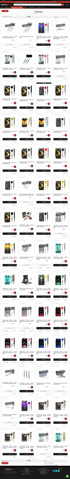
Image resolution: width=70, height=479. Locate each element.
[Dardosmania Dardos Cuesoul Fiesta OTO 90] (26, 122)
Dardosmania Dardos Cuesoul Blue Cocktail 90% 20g (44, 384)
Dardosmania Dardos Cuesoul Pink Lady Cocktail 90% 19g (10, 415)
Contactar (38, 7)
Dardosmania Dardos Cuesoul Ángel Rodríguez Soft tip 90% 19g (27, 384)
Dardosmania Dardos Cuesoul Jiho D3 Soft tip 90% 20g (60, 132)
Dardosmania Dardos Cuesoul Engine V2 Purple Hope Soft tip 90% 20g (44, 321)
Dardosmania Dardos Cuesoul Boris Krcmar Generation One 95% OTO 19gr (60, 415)
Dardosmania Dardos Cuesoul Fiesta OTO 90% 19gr (44, 132)
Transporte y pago (43, 473)
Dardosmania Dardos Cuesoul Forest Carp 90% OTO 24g (60, 447)
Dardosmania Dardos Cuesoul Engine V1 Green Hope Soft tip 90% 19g (60, 289)
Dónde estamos (32, 7)
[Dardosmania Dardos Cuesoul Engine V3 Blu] (43, 342)
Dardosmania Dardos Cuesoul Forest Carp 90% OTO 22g (44, 447)
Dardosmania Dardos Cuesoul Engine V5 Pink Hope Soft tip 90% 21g (27, 352)
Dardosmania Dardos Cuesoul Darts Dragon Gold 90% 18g (27, 225)
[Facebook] (68, 7)
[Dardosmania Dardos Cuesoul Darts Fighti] (26, 59)
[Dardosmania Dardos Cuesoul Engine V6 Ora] (43, 248)
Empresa (25, 7)
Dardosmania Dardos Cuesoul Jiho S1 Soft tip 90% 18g (10, 163)
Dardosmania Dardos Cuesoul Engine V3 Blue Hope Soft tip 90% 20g (60, 352)
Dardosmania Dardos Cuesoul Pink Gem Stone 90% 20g (27, 258)
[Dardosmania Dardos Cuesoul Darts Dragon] (9, 27)
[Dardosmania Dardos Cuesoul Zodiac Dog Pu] (60, 216)
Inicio (2, 7)
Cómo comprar (54, 0)
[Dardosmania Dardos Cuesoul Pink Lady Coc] (9, 405)
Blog (43, 7)
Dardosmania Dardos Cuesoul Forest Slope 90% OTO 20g (10, 69)
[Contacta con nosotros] (67, 477)
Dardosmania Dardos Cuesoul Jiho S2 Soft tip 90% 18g (10, 99)
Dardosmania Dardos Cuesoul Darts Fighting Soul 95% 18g (27, 69)
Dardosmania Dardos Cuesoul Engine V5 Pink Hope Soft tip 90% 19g (10, 352)
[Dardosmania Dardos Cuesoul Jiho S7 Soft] (43, 153)
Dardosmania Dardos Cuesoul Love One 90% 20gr (27, 289)
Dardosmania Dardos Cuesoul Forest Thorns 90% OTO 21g (60, 69)
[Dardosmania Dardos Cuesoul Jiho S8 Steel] (60, 153)
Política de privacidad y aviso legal (43, 470)
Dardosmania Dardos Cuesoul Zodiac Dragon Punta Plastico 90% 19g (10, 258)
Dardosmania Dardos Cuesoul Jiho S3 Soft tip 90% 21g (60, 195)
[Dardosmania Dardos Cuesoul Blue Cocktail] (43, 374)
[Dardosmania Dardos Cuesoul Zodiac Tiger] (43, 279)
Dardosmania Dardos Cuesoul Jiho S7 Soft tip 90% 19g (44, 162)
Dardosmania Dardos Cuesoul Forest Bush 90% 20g (44, 69)
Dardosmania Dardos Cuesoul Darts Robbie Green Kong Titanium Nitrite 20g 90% (60, 37)
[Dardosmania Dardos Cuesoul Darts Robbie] (60, 27)
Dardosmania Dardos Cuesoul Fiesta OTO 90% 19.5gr (27, 132)
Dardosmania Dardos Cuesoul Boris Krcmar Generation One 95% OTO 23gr (27, 447)
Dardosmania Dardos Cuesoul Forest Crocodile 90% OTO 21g (10, 289)
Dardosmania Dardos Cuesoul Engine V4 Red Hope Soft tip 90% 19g (60, 321)
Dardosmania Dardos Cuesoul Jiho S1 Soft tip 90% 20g (27, 162)
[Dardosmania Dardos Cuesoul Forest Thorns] (60, 59)
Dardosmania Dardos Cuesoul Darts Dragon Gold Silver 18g (10, 37)
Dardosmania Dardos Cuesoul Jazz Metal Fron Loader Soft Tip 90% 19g (27, 195)
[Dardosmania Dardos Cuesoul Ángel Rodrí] (26, 374)
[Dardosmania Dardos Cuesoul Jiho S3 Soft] (43, 185)
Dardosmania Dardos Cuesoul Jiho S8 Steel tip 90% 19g (60, 162)
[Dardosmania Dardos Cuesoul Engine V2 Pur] (26, 311)
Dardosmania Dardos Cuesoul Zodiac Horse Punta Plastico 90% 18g (44, 37)
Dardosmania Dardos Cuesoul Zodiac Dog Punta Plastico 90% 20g (60, 226)
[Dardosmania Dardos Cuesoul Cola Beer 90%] (60, 374)
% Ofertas (20, 7)
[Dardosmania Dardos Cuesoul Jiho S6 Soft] (60, 90)
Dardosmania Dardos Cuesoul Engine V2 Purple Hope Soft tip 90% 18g (27, 321)
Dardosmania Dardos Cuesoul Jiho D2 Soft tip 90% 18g (44, 100)
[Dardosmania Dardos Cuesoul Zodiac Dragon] (9, 248)
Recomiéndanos (67, 0)
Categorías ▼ (7, 7)
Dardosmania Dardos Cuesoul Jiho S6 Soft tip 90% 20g (10, 132)
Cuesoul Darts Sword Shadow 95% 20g (27, 37)
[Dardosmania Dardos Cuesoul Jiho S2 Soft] (9, 90)
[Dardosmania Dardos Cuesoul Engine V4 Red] (60, 311)
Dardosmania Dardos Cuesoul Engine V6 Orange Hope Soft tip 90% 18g (44, 258)
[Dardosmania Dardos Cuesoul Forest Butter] (60, 248)
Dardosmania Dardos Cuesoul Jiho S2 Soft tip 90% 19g (27, 100)
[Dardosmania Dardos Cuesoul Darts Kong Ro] (9, 373)
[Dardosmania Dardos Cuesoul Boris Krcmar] (43, 405)
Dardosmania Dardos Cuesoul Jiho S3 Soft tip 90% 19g (44, 195)
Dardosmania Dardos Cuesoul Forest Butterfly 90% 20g (60, 258)
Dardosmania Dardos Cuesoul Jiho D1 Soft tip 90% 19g (44, 226)
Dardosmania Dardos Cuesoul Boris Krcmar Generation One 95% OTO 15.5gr (44, 415)
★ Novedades (14, 7)
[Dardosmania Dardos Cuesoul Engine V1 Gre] (60, 279)
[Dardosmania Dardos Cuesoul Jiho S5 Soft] (9, 216)
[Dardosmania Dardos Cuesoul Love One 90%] (26, 279)
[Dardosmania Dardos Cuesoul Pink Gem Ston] (26, 248)
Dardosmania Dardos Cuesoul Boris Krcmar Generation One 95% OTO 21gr (10, 447)
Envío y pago (62, 0)
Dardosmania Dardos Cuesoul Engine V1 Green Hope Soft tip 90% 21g (10, 321)
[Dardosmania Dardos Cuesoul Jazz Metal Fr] (26, 185)
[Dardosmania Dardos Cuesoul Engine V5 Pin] (9, 342)
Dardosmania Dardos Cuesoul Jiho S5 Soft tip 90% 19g (10, 226)
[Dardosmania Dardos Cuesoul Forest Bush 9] (43, 59)
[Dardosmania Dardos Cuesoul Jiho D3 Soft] (60, 122)
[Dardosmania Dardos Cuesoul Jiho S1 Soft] (9, 153)
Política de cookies (43, 471)
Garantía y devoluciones (43, 472)
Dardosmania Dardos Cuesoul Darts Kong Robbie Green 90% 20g (10, 383)
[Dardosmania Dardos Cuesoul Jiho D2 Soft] (43, 90)
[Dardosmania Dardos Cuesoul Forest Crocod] (9, 279)
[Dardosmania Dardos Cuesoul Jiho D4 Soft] (9, 185)
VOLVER (5, 463)
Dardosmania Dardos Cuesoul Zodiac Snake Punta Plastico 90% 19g (27, 415)
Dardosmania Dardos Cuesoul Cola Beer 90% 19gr (60, 384)
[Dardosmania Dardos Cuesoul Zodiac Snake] (26, 405)
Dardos (7, 5)
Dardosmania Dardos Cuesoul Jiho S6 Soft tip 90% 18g (60, 99)
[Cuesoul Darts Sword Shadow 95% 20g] (26, 27)
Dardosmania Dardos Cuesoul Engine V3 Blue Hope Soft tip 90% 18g (44, 352)
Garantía (58, 0)
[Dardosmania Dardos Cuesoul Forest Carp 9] (43, 437)
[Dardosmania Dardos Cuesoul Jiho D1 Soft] (43, 216)
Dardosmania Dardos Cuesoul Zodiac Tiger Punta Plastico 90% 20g (44, 289)
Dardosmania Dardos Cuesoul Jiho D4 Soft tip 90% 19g (10, 195)
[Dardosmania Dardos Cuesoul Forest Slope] (9, 59)
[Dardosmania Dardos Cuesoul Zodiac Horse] (43, 27)
